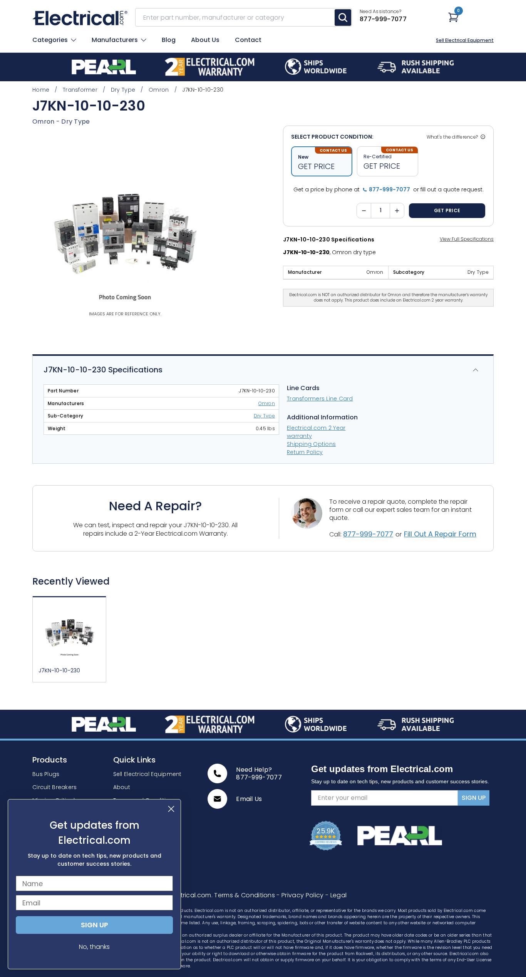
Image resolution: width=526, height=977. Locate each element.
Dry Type (75, 121)
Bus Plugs (46, 774)
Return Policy (305, 452)
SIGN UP (474, 797)
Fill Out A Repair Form (440, 534)
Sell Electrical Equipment (465, 40)
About (121, 787)
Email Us (249, 799)
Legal (336, 895)
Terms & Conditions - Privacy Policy (269, 895)
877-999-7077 (368, 534)
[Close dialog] (171, 809)
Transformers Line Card (320, 398)
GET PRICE (447, 210)
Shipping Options (311, 444)
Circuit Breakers (54, 787)
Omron (266, 403)
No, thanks (94, 946)
